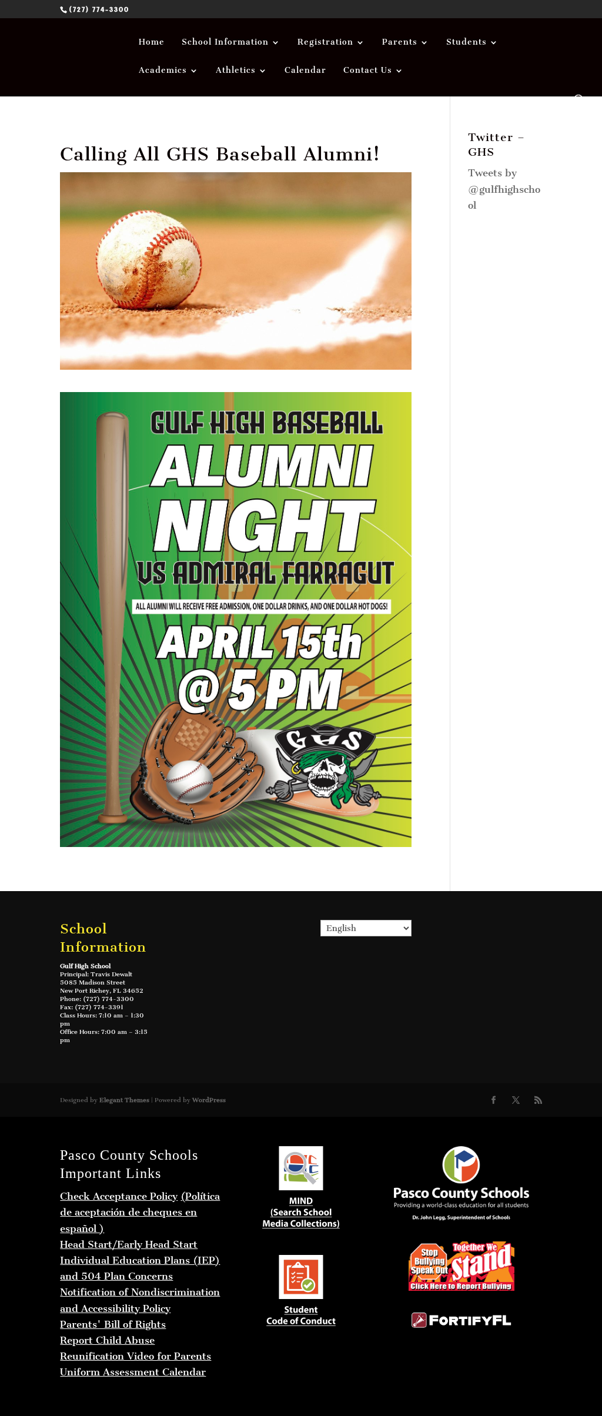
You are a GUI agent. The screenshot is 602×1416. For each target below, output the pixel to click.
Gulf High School (85, 966)
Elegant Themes (124, 1100)
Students (466, 42)
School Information (225, 42)
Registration (325, 42)
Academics (163, 70)
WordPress (209, 1100)
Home (152, 42)
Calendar (305, 70)
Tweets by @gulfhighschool (504, 188)
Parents (399, 42)
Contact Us (367, 70)
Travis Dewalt (111, 974)
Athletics (236, 70)
